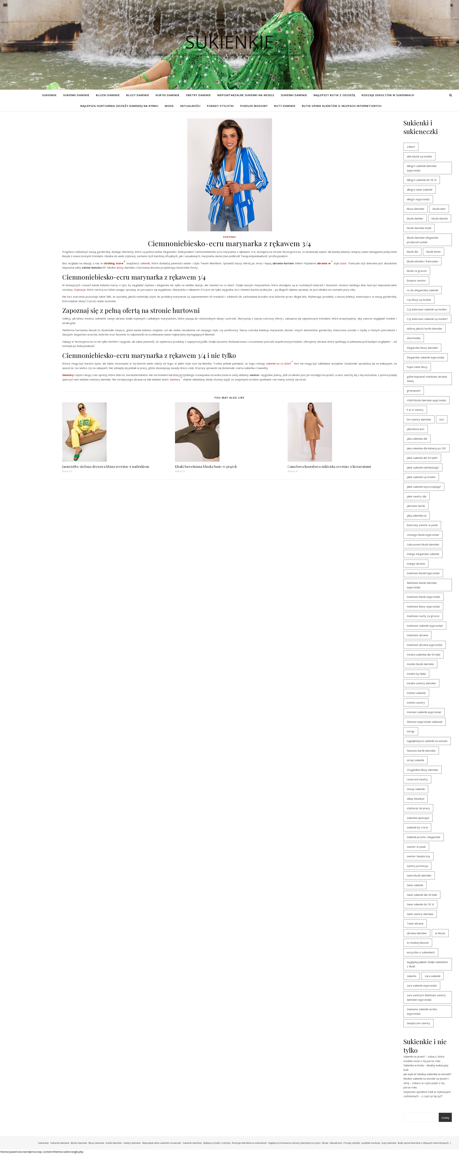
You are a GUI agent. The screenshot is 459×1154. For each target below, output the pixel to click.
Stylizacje (80, 289)
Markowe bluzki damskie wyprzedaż (422, 585)
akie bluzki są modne (419, 156)
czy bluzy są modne (419, 299)
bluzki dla (412, 251)
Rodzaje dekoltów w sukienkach (388, 95)
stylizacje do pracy (418, 808)
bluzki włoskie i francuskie (422, 261)
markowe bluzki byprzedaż (423, 573)
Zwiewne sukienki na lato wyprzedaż (422, 1011)
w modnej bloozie (418, 942)
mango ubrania (416, 563)
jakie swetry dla (416, 496)
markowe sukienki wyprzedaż (425, 625)
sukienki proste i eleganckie (423, 837)
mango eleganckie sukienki (423, 554)
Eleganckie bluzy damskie (422, 347)
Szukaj (445, 1117)
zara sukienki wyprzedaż (422, 985)
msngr (411, 731)
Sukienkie (49, 95)
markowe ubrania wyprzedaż (424, 645)
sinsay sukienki (416, 789)
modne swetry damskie (421, 683)
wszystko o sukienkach (421, 952)
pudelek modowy (254, 106)
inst (441, 419)
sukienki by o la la (417, 827)
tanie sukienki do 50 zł (420, 904)
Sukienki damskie (76, 95)
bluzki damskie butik (419, 228)
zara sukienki (432, 976)
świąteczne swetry (418, 1023)
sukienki (145, 263)
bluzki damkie (415, 218)
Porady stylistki (220, 106)
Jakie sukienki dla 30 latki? (422, 458)
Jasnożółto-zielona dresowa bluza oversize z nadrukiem (105, 466)
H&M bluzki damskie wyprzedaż (426, 400)
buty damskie (284, 106)
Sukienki (229, 236)
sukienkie (229, 42)
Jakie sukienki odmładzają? (423, 467)
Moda (169, 106)
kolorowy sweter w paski (422, 525)
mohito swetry (416, 702)
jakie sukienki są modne (421, 477)
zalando (411, 976)
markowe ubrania (417, 635)
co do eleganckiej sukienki (422, 290)
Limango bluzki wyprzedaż (423, 534)
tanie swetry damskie (420, 914)
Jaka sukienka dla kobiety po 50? (426, 448)
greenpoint (413, 390)
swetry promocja (417, 866)
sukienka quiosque (418, 818)
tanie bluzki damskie (419, 875)
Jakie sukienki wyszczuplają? (424, 486)
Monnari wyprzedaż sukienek (424, 721)
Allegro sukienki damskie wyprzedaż (422, 168)
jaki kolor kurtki (416, 506)
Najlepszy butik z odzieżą (334, 95)
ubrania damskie (417, 933)
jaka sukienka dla (417, 438)
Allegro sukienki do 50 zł (421, 180)
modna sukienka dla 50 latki (423, 654)
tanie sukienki (415, 885)
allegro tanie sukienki (419, 189)
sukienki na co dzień (278, 363)
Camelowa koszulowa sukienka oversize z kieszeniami (329, 466)
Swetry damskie (198, 95)
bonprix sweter (416, 280)
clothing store (113, 263)
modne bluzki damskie (420, 664)
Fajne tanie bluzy (417, 367)
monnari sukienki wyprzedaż (424, 712)
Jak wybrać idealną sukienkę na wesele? (427, 1074)
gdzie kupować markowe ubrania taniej (427, 379)
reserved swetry (417, 779)
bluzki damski (440, 218)
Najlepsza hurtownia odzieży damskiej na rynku (119, 106)
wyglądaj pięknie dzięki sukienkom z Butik (427, 964)
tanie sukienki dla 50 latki (422, 895)
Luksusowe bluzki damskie (423, 544)
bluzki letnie (433, 251)
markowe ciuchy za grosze (423, 616)
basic (343, 263)
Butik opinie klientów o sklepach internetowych (342, 106)
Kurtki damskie (167, 95)
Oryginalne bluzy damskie (422, 770)
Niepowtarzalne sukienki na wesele (245, 95)
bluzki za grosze (417, 271)
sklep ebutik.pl (415, 798)
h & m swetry (415, 410)
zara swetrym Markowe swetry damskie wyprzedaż (426, 997)
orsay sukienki (415, 760)
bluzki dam (439, 209)
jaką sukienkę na (416, 515)
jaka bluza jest (415, 429)
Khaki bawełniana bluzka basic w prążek (206, 466)
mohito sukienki (416, 693)
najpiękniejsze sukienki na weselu (427, 741)
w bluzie (440, 933)
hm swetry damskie (419, 419)
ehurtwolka (413, 338)
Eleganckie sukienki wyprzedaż (425, 357)
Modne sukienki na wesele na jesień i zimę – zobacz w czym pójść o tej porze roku (426, 1083)
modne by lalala (416, 673)
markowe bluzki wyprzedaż (423, 597)
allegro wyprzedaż (418, 199)
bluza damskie (415, 209)
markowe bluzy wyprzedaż (423, 606)
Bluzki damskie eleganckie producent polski (422, 240)
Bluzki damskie (108, 95)
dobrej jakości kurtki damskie (424, 328)
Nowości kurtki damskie (421, 750)
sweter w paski (416, 846)
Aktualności (190, 106)
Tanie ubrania (415, 923)
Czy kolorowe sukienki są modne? (427, 319)
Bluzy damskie (137, 95)
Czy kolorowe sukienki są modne (427, 309)
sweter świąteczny (418, 856)
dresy (120, 267)
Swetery (68, 375)
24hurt (411, 146)
